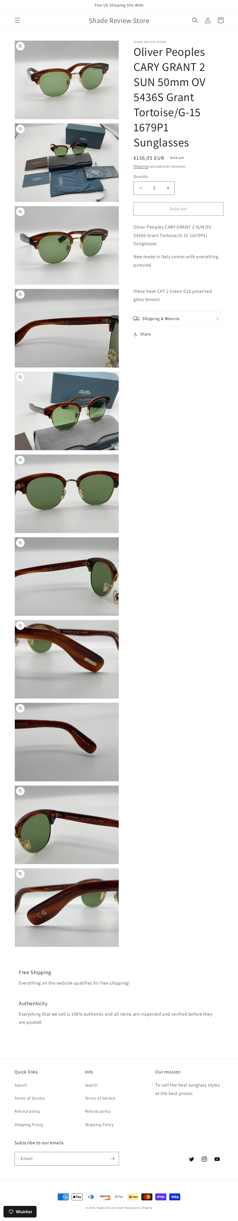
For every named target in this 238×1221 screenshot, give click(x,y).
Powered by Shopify (139, 1208)
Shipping (141, 166)
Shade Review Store (110, 1208)
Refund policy (27, 1111)
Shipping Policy (29, 1124)
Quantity (141, 176)
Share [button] (145, 334)
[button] (17, 20)
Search (21, 1085)
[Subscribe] (112, 1159)
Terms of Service (30, 1098)
